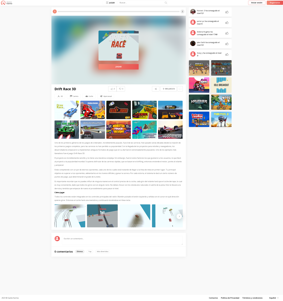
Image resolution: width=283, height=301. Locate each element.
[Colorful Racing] (144, 110)
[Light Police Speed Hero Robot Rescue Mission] (144, 129)
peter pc (201, 21)
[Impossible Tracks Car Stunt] (170, 110)
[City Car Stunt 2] (66, 129)
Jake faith (201, 42)
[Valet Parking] (118, 110)
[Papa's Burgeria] (199, 119)
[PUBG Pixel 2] (221, 119)
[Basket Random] (199, 68)
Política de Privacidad (230, 298)
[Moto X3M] (221, 102)
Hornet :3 (201, 10)
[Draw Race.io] (66, 110)
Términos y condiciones (252, 298)
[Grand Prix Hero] (170, 129)
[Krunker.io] (199, 102)
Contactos (213, 298)
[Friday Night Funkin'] (199, 85)
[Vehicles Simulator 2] (92, 129)
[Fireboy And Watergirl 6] (221, 68)
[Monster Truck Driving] (118, 129)
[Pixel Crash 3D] (92, 110)
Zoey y (200, 53)
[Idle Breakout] (221, 85)
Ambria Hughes (203, 32)
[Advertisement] (141, 275)
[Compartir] (155, 89)
